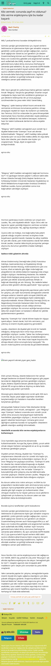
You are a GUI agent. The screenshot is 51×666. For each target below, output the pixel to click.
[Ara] (48, 3)
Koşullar (12, 618)
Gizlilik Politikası (22, 618)
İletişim (4, 618)
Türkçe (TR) (7, 614)
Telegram (8, 638)
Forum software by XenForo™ (20, 622)
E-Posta (21, 638)
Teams (37, 632)
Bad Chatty (7, 22)
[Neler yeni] (43, 3)
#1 (49, 36)
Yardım (32, 618)
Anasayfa (40, 618)
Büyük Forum (7, 624)
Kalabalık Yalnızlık (20, 624)
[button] (2, 3)
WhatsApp (24, 632)
